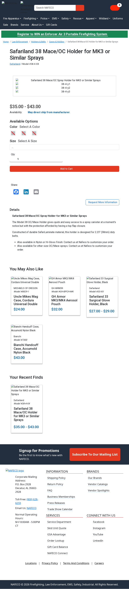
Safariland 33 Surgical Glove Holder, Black (99, 300)
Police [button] (44, 18)
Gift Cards (51, 24)
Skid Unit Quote (56, 528)
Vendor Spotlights (99, 490)
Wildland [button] (103, 18)
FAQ (49, 490)
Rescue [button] (77, 18)
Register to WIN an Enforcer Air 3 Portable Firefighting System (62, 34)
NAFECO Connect (57, 553)
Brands (14, 24)
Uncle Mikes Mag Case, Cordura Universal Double (26, 300)
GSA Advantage (56, 534)
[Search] (80, 8)
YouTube (98, 534)
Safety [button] (65, 18)
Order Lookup (55, 541)
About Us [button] (37, 24)
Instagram (99, 528)
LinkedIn (98, 541)
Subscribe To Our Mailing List (95, 454)
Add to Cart (66, 168)
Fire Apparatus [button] (11, 18)
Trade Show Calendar (60, 509)
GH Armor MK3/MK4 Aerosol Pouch (64, 300)
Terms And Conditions (76, 563)
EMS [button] (54, 18)
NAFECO (31, 508)
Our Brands (95, 478)
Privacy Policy (50, 563)
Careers (99, 563)
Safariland (15, 64)
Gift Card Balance (57, 547)
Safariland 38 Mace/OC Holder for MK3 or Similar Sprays (26, 414)
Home (6, 42)
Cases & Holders (56, 42)
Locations (31, 563)
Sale (5, 24)
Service (25, 24)
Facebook (98, 522)
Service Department (59, 522)
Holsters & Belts (38, 42)
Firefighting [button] (30, 18)
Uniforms (118, 18)
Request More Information (102, 202)
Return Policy (55, 484)
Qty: (13, 154)
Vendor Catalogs (98, 484)
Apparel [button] (90, 18)
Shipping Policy (56, 478)
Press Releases (56, 503)
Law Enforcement (20, 42)
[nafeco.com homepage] (9, 7)
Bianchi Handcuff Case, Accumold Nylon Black (26, 348)
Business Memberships (61, 497)
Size (13, 141)
